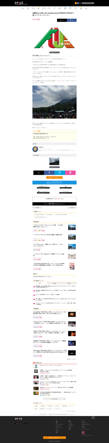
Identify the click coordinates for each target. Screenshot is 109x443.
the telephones (50, 214)
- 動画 (69, 421)
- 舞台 (56, 422)
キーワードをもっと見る (70, 411)
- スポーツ (57, 430)
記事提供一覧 (84, 422)
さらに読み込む (54, 399)
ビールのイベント (58, 408)
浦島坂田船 (65, 406)
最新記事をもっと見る (71, 359)
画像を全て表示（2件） (55, 52)
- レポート (70, 425)
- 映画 (56, 432)
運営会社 (83, 421)
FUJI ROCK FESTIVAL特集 (61, 214)
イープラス (35, 414)
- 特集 (69, 429)
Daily (40, 283)
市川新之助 (50, 406)
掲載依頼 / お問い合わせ (86, 424)
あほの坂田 (42, 408)
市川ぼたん (57, 406)
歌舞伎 (36, 406)
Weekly (54, 283)
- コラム (69, 427)
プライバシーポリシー (85, 429)
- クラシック (58, 425)
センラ (71, 406)
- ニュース (70, 422)
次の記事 (72, 207)
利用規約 (83, 427)
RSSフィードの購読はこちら (55, 177)
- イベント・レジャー (59, 424)
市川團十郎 (43, 406)
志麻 (36, 408)
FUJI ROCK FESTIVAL (39, 214)
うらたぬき (49, 408)
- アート (57, 429)
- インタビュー (70, 424)
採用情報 (83, 425)
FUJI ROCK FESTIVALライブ (41, 217)
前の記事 (37, 207)
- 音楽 (56, 421)
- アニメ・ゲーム (58, 427)
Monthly (69, 283)
